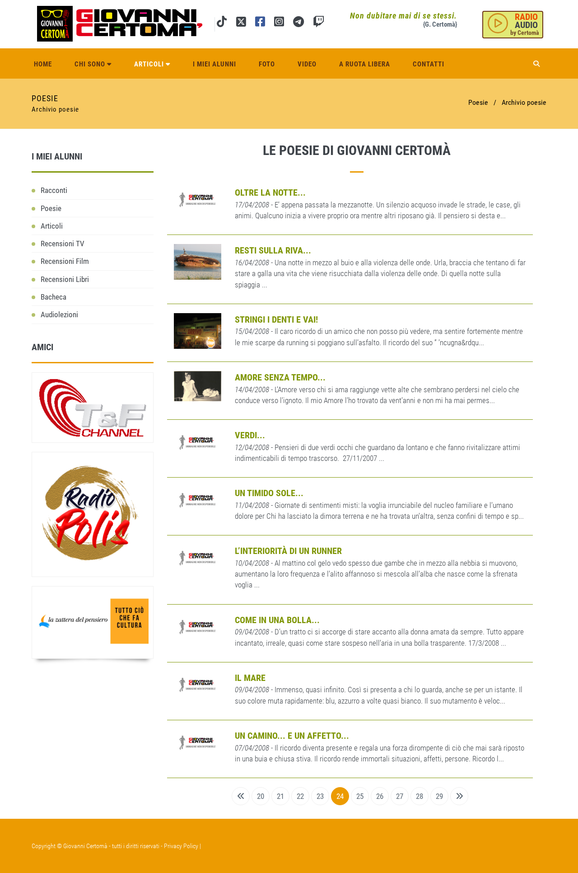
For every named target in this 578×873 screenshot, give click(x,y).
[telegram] (298, 23)
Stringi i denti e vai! (276, 319)
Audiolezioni (59, 314)
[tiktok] (221, 23)
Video (307, 64)
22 (300, 796)
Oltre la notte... (270, 192)
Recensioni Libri (65, 279)
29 (439, 796)
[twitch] (318, 23)
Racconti (54, 190)
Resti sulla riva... (273, 250)
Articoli (150, 64)
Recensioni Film (65, 261)
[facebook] (260, 23)
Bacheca (53, 296)
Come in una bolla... (277, 620)
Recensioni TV (62, 243)
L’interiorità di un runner (288, 550)
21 (280, 796)
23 (320, 796)
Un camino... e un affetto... (292, 735)
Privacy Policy (181, 846)
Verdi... (250, 435)
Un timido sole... (269, 493)
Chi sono (91, 64)
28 (419, 796)
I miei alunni (214, 64)
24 (340, 796)
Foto (267, 64)
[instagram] (279, 23)
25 (360, 796)
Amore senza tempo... (280, 377)
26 (379, 796)
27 (399, 796)
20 (260, 796)
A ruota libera (364, 64)
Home (43, 64)
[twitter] (241, 23)
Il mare (250, 677)
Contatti (428, 64)
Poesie (51, 208)
